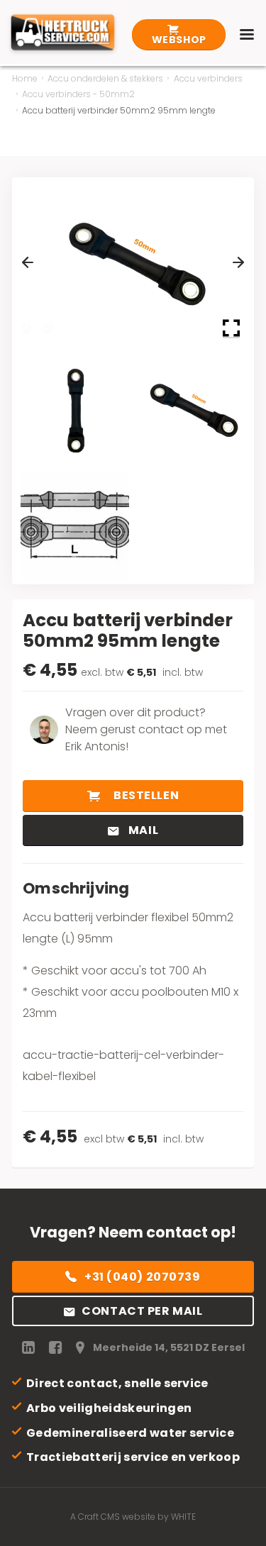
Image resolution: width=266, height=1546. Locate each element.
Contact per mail (142, 1311)
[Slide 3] (74, 525)
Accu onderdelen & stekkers (105, 78)
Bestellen (145, 795)
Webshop (179, 40)
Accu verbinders (208, 78)
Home (25, 78)
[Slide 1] (74, 408)
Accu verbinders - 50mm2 (78, 94)
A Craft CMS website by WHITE (133, 1517)
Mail (142, 830)
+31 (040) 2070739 (142, 1277)
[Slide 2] (191, 408)
